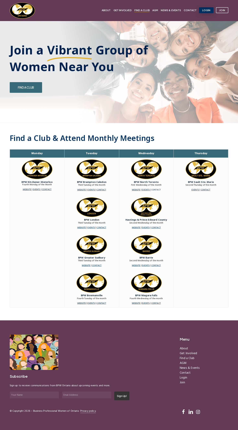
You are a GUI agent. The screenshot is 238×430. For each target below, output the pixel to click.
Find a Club (187, 358)
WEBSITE (81, 190)
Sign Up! (122, 396)
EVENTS (91, 190)
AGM (183, 363)
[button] (26, 87)
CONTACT (101, 190)
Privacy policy (88, 411)
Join (182, 382)
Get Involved (188, 353)
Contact (185, 372)
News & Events (190, 368)
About (184, 348)
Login (183, 377)
